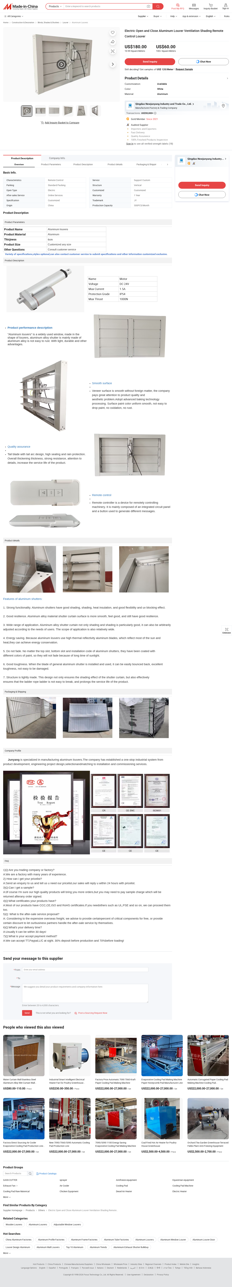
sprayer (63, 1179)
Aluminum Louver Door (204, 1239)
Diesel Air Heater (124, 1191)
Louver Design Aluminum (18, 1247)
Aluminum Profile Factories (51, 1239)
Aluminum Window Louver (173, 1239)
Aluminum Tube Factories (116, 1239)
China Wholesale (103, 1264)
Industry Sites (136, 1264)
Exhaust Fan (9, 1185)
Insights (195, 1264)
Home (5, 22)
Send (27, 1012)
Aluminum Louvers (80, 22)
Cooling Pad (122, 1185)
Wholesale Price (120, 1264)
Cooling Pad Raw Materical (16, 1191)
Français (75, 1267)
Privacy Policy (163, 1274)
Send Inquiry (150, 61)
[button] (161, 164)
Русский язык (88, 1267)
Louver (65, 22)
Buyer (156, 16)
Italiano (100, 1267)
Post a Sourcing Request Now (90, 1012)
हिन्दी (158, 1267)
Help (172, 16)
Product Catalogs (48, 1173)
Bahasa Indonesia (203, 1267)
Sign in (225, 8)
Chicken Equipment (69, 1191)
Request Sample (184, 69)
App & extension (190, 16)
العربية (132, 1267)
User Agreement (133, 1274)
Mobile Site (184, 1264)
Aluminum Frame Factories (84, 1239)
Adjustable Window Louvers (67, 1224)
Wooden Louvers (14, 1224)
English (42, 1267)
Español (52, 1267)
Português (63, 1267)
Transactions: (141, 113)
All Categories (14, 16)
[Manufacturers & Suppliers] (20, 6)
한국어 (141, 1267)
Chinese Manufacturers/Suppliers (78, 1264)
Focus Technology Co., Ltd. (95, 1274)
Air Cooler (64, 1185)
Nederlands (122, 1267)
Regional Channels (153, 1264)
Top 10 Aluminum (74, 1247)
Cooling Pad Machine (183, 1185)
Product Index (170, 1264)
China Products (54, 1264)
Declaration (149, 1274)
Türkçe (177, 1267)
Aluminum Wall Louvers (48, 1247)
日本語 (150, 1267)
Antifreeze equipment (126, 1179)
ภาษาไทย (168, 1267)
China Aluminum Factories (18, 1239)
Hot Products (38, 1264)
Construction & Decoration (23, 22)
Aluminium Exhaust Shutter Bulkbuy (131, 1247)
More (6, 1252)
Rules (226, 16)
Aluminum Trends (98, 1247)
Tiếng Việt (188, 1267)
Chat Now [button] (205, 61)
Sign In (129, 143)
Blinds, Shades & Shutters (48, 22)
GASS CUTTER (10, 1179)
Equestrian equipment (183, 1179)
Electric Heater (180, 1191)
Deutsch (110, 1267)
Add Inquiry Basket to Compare (62, 122)
